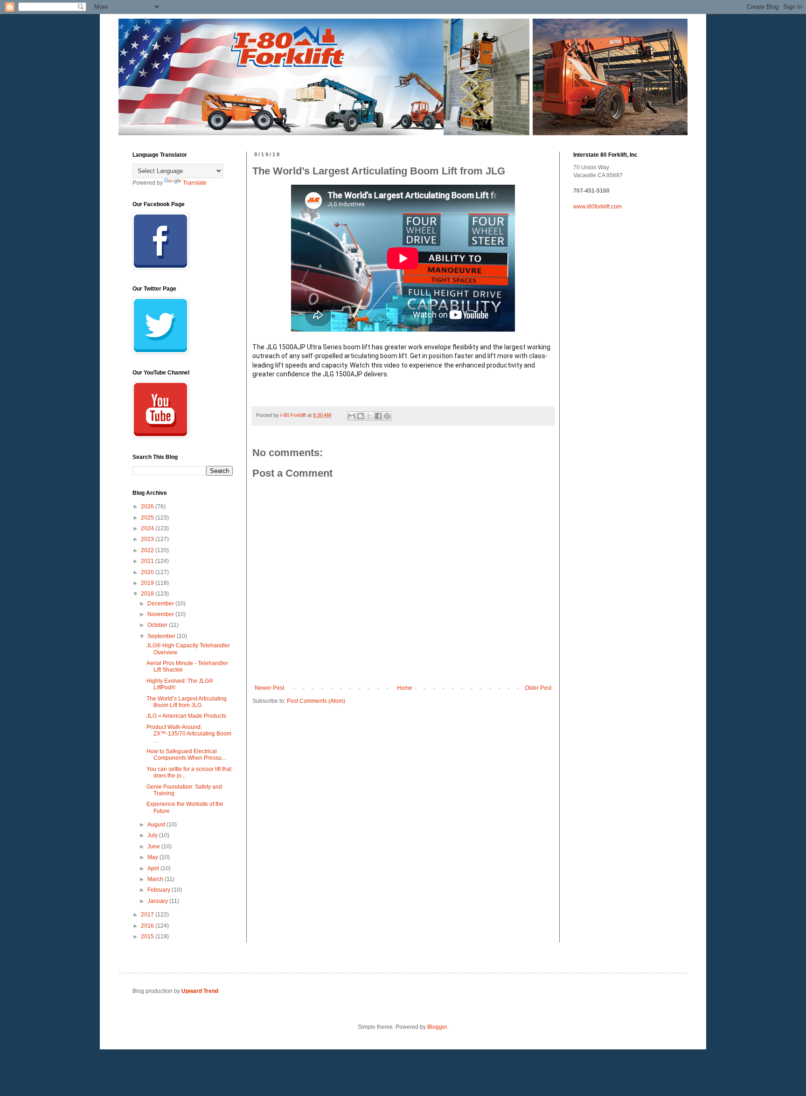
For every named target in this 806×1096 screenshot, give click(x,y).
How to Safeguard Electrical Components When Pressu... (186, 754)
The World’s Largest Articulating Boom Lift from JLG (186, 701)
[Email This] (351, 416)
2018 (148, 593)
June (154, 846)
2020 (148, 572)
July (153, 835)
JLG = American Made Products (186, 716)
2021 (148, 561)
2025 (148, 517)
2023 (148, 539)
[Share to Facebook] (378, 416)
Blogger (437, 1027)
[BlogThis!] (360, 416)
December (161, 603)
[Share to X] (369, 416)
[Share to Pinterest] (387, 416)
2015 (148, 936)
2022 (148, 550)
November (161, 614)
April (153, 868)
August (157, 824)
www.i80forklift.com (597, 206)
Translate (195, 183)
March (156, 879)
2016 (148, 926)
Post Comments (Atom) (316, 701)
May (153, 857)
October (158, 625)
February (159, 890)
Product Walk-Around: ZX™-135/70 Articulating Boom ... (188, 734)
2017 (148, 914)
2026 (148, 506)
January (158, 901)
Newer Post (269, 688)
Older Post (538, 688)
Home (404, 688)
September (162, 636)
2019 (148, 583)
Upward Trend (199, 991)
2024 (148, 528)
